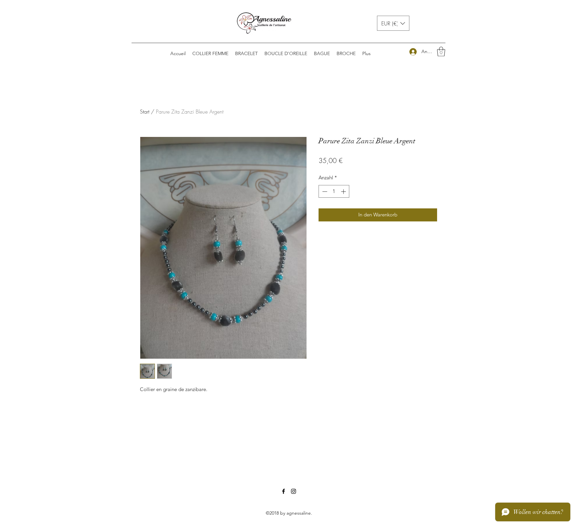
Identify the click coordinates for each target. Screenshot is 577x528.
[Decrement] (324, 191)
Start (144, 111)
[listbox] (393, 23)
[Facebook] (283, 491)
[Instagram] (293, 491)
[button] (393, 23)
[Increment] (344, 191)
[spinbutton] (334, 191)
